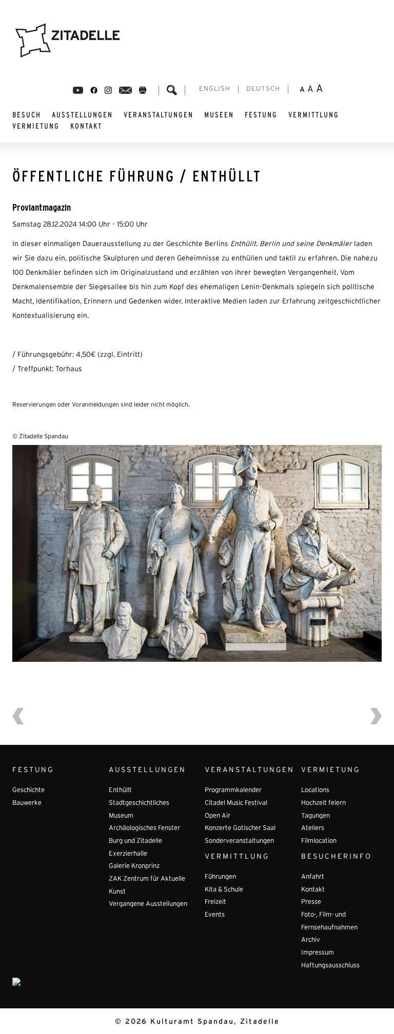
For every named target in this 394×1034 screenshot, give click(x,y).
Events (215, 915)
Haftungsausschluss (330, 966)
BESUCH (26, 114)
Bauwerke (27, 803)
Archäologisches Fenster (144, 828)
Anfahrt (312, 877)
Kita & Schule (224, 890)
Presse (311, 902)
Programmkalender (233, 790)
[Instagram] (108, 90)
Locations (315, 790)
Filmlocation (319, 841)
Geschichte (28, 790)
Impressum (317, 953)
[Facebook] (78, 90)
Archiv (310, 940)
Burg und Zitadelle (135, 841)
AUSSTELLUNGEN (82, 114)
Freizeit (215, 902)
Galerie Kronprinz (134, 866)
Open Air (217, 816)
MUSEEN (219, 114)
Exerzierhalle (128, 854)
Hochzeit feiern (323, 803)
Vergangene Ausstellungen (148, 904)
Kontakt (86, 126)
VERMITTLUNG (313, 114)
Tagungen (315, 816)
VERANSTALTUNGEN (158, 114)
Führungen (220, 877)
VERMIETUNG (36, 126)
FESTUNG (261, 114)
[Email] (125, 90)
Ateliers (312, 828)
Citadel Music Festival (236, 803)
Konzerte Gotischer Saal (240, 828)
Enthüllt (120, 790)
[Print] (142, 90)
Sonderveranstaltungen (239, 841)
